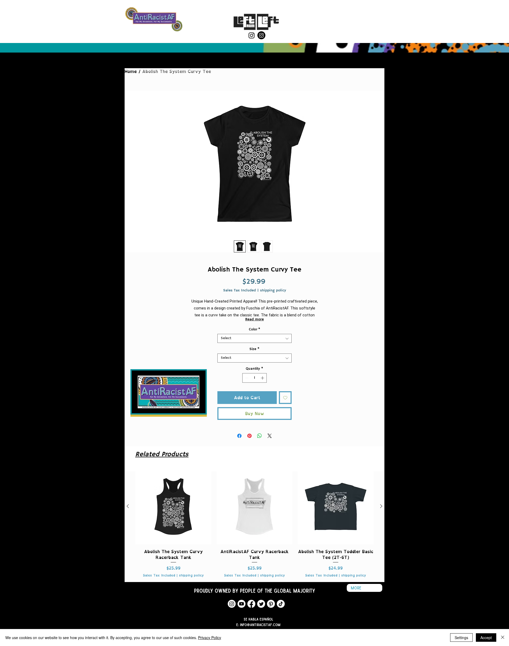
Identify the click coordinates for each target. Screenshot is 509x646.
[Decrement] (246, 377)
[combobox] (254, 338)
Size (254, 349)
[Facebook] (251, 604)
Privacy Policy (209, 637)
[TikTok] (281, 604)
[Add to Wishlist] (285, 397)
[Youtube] (241, 604)
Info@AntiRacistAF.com (260, 625)
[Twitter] (261, 604)
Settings (461, 637)
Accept (486, 637)
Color (254, 330)
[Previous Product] (128, 506)
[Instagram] (252, 35)
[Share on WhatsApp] (259, 436)
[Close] (502, 637)
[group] (254, 523)
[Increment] (263, 377)
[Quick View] (173, 506)
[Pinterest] (271, 604)
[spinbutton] (254, 377)
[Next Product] (381, 506)
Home (131, 71)
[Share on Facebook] (239, 436)
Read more (254, 319)
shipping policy (273, 290)
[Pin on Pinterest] (249, 436)
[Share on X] (269, 436)
